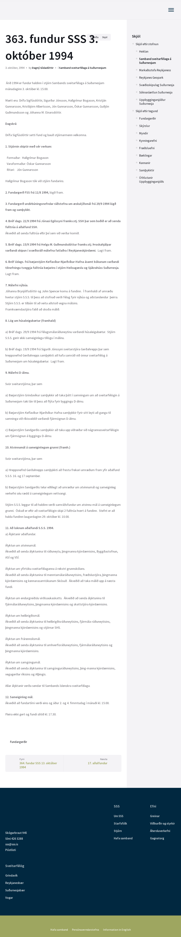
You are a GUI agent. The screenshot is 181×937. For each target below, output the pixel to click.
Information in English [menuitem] (117, 929)
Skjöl (136, 36)
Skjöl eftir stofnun (147, 44)
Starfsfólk (120, 823)
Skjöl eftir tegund (147, 111)
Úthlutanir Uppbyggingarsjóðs (151, 180)
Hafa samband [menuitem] (59, 929)
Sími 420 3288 (14, 839)
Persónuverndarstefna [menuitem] (85, 929)
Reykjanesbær (14, 883)
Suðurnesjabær (15, 890)
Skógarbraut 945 (16, 833)
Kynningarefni (148, 141)
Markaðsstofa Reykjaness (155, 70)
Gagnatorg (157, 838)
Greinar (155, 816)
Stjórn (118, 831)
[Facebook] (88, 922)
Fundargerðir (18, 742)
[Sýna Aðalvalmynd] (171, 9)
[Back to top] (173, 919)
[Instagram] (93, 922)
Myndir (143, 133)
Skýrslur (144, 126)
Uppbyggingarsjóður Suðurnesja (152, 102)
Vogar (9, 898)
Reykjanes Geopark (151, 78)
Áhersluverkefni (160, 831)
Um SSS (118, 816)
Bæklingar (145, 155)
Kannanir (144, 163)
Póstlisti (10, 850)
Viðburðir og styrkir (162, 823)
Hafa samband (123, 838)
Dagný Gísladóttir (43, 67)
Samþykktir (146, 170)
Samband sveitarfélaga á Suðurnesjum (82, 67)
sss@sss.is (11, 844)
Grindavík (11, 875)
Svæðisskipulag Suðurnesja (156, 85)
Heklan (143, 51)
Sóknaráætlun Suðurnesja (155, 92)
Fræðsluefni (146, 148)
